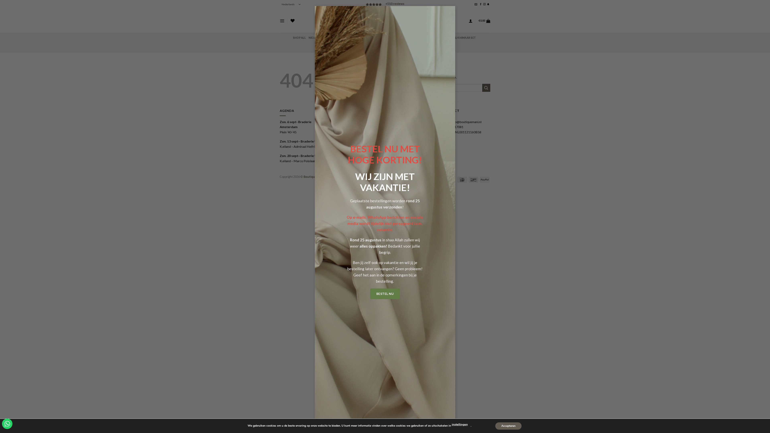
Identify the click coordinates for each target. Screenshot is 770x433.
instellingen (460, 424)
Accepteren (508, 426)
